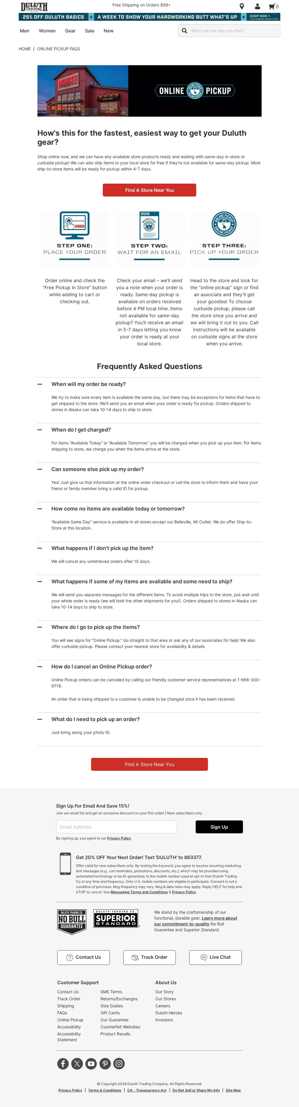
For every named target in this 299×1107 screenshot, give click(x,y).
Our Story (164, 991)
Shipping (65, 1005)
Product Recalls (115, 1033)
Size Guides (111, 1005)
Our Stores (165, 998)
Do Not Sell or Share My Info (196, 1090)
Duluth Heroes (168, 1012)
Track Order (68, 998)
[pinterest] (105, 1064)
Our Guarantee (114, 1019)
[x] (77, 1064)
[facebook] (63, 1064)
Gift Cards (110, 1012)
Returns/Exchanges (119, 998)
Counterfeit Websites (120, 1026)
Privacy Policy (119, 838)
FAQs (62, 1012)
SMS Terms (111, 991)
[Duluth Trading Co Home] (34, 7)
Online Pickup (70, 1019)
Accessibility (69, 1026)
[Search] (184, 30)
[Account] (258, 6)
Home (25, 48)
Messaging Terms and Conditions (139, 892)
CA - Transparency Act (147, 1090)
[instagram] (119, 1064)
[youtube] (91, 1064)
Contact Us (68, 991)
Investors (164, 1019)
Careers (162, 1005)
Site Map (233, 1090)
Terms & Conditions (104, 1090)
